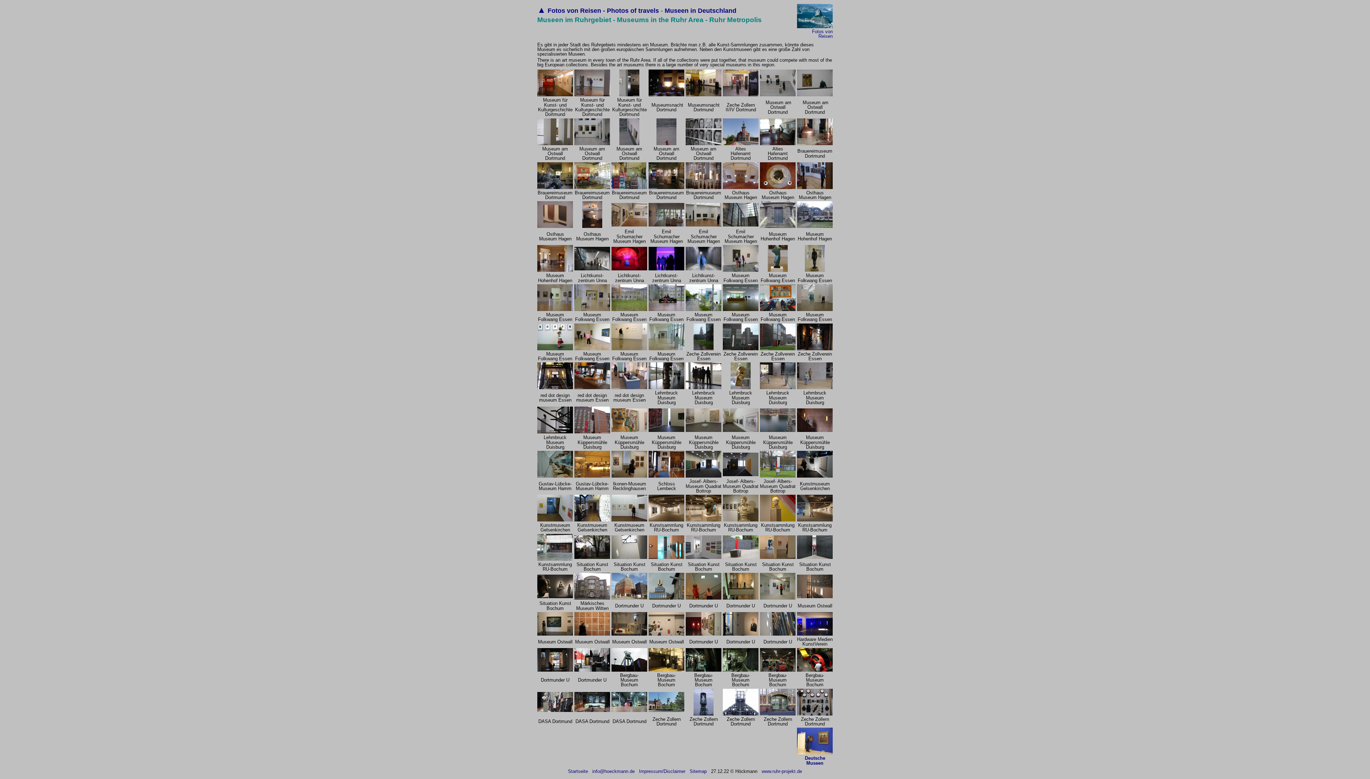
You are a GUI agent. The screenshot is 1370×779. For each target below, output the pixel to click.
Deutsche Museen (815, 760)
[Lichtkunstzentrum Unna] (629, 268)
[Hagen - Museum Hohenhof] (778, 226)
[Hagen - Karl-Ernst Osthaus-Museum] (740, 187)
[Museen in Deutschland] (815, 752)
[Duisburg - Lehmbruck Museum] (666, 387)
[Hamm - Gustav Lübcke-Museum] (555, 476)
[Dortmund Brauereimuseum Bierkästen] (629, 187)
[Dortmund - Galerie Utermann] (703, 94)
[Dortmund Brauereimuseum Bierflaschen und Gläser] (703, 187)
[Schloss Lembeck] (666, 476)
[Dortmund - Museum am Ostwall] (778, 94)
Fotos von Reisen (822, 34)
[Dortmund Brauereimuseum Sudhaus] (815, 143)
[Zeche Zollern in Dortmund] (666, 710)
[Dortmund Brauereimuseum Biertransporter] (592, 187)
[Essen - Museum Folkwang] (740, 270)
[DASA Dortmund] (555, 710)
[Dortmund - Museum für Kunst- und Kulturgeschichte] (555, 94)
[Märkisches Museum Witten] (592, 598)
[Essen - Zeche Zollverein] (704, 348)
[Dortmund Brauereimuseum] (555, 187)
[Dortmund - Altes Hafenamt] (740, 143)
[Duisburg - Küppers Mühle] (592, 431)
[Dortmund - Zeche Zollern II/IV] (740, 94)
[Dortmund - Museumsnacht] (666, 94)
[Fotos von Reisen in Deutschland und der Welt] (815, 26)
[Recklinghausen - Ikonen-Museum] (629, 476)
